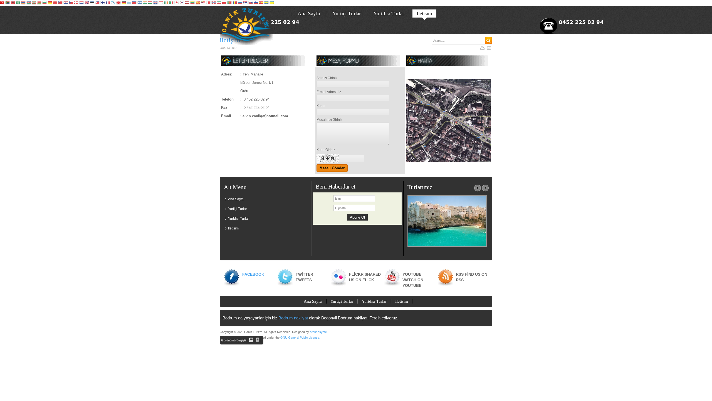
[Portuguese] (229, 3)
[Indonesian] (161, 3)
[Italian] (171, 3)
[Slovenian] (256, 3)
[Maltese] (208, 3)
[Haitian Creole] (134, 3)
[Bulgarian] (44, 3)
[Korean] (182, 3)
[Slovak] (250, 3)
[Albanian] (13, 3)
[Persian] (219, 3)
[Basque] (34, 3)
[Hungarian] (150, 3)
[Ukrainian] (272, 3)
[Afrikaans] (7, 3)
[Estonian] (92, 3)
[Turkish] (2, 3)
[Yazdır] (483, 48)
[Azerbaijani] (28, 3)
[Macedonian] (198, 3)
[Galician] (113, 3)
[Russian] (240, 3)
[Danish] (76, 3)
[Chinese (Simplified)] (55, 3)
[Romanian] (235, 3)
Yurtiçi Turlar (237, 209)
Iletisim (233, 228)
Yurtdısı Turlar (238, 219)
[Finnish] (102, 3)
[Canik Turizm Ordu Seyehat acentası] (246, 25)
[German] (124, 3)
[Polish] (224, 3)
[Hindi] (145, 3)
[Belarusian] (39, 3)
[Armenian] (23, 3)
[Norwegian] (213, 3)
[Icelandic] (155, 3)
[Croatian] (65, 3)
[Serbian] (245, 3)
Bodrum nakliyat (293, 318)
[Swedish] (266, 3)
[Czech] (71, 3)
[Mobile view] (257, 340)
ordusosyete (318, 332)
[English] (87, 3)
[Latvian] (187, 3)
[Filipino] (97, 3)
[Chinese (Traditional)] (60, 3)
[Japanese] (176, 3)
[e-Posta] (489, 48)
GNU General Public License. (300, 337)
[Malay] (203, 3)
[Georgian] (118, 3)
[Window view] (251, 340)
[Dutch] (81, 3)
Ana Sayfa (236, 199)
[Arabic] (18, 3)
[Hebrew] (139, 3)
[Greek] (129, 3)
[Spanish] (261, 3)
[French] (108, 3)
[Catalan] (50, 3)
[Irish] (166, 3)
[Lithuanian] (192, 3)
